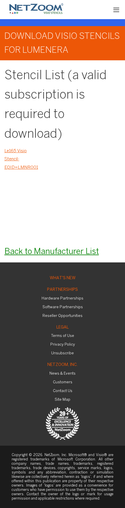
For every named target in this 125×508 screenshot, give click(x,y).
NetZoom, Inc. (62, 365)
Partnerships (62, 290)
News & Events (62, 373)
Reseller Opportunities (62, 316)
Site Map (62, 400)
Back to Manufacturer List (51, 252)
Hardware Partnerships (62, 298)
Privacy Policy (62, 344)
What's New (63, 278)
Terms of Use (62, 336)
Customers (62, 382)
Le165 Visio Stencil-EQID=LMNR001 (21, 159)
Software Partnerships (62, 307)
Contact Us (62, 391)
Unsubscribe (62, 353)
